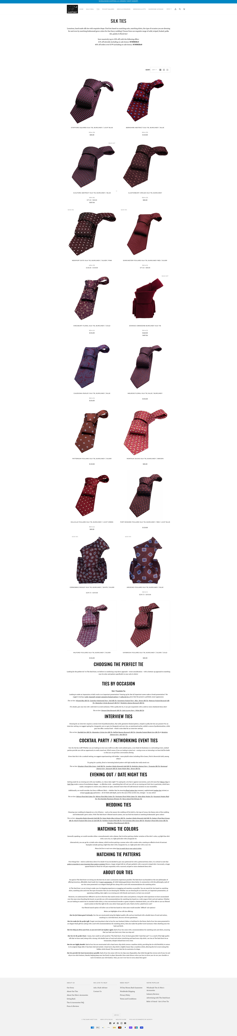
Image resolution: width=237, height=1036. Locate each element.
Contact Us (97, 991)
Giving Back (71, 999)
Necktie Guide (121, 1019)
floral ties (123, 34)
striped (155, 31)
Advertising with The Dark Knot (158, 998)
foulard (161, 31)
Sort (153, 69)
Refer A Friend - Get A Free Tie (158, 1001)
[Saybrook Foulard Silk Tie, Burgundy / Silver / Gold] (145, 626)
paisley (115, 34)
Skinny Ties (164, 782)
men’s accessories (106, 882)
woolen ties (157, 790)
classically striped (95, 697)
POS (130, 1019)
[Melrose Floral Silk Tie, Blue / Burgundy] (145, 366)
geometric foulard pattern (109, 697)
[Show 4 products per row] (168, 70)
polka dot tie (124, 697)
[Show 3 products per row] (164, 70)
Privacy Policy (125, 995)
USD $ (168, 9)
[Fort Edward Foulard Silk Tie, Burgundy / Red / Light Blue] (145, 495)
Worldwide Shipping (127, 991)
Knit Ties (70, 784)
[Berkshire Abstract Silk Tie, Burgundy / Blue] (145, 101)
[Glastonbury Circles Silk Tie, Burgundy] (145, 166)
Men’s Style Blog (106, 1019)
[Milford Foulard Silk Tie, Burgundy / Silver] (92, 626)
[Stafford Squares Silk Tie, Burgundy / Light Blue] (92, 101)
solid (150, 31)
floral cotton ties (131, 790)
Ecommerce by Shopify (144, 1019)
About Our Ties (72, 991)
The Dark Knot (88, 1019)
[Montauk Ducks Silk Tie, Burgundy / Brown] (145, 432)
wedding (118, 31)
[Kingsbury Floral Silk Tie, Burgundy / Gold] (92, 299)
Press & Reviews (73, 1006)
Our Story (70, 987)
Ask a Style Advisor (100, 987)
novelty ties (89, 793)
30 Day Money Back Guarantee (131, 987)
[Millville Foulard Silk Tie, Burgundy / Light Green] (92, 495)
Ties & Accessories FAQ (75, 1002)
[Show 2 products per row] (160, 70)
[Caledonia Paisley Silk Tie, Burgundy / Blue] (92, 366)
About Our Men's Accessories (77, 995)
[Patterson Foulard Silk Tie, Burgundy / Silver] (92, 432)
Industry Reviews (153, 994)
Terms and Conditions (128, 999)
